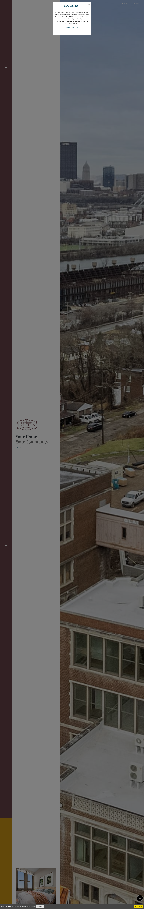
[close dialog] (89, 4)
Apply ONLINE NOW (72, 27)
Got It (72, 31)
